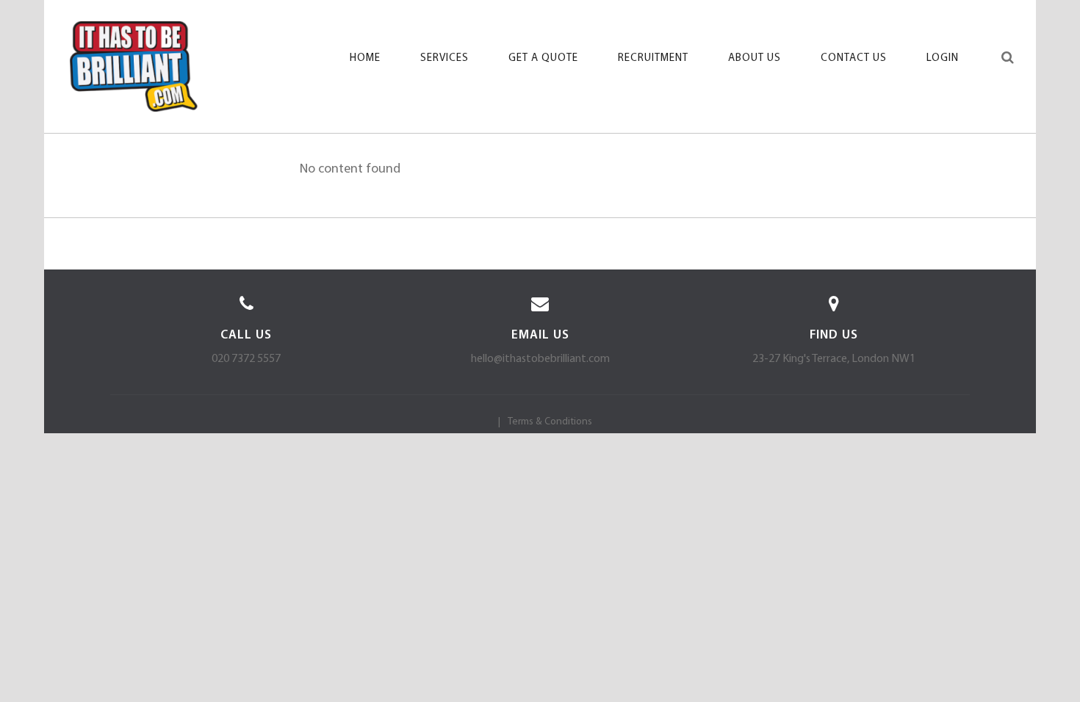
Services (444, 58)
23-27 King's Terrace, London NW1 (833, 359)
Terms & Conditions (550, 421)
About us (754, 58)
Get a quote (543, 58)
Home (365, 58)
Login (942, 58)
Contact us (854, 58)
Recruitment (653, 58)
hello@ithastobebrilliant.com (540, 359)
